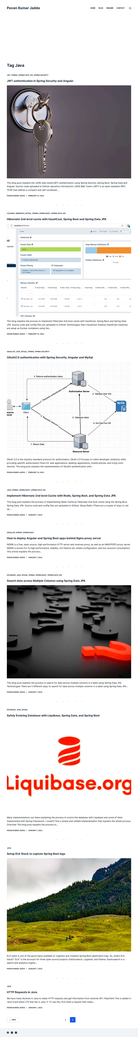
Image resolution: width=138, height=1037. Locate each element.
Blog (101, 8)
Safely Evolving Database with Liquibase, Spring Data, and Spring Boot (53, 715)
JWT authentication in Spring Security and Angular (40, 81)
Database (11, 575)
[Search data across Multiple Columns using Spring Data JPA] (69, 631)
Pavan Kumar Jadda (23, 8)
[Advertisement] (69, 42)
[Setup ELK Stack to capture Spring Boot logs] (69, 904)
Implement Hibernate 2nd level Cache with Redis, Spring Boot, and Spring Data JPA (61, 495)
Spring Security (41, 75)
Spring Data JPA (25, 75)
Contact (121, 8)
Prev (14, 1020)
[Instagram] (16, 1033)
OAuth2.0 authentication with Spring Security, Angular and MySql (50, 357)
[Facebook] (8, 1033)
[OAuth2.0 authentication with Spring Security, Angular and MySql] (69, 408)
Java (18, 352)
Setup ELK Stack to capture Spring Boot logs (36, 853)
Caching (11, 213)
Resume (109, 8)
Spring (14, 75)
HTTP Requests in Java (22, 992)
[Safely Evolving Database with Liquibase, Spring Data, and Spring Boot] (69, 766)
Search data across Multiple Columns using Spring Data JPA (46, 580)
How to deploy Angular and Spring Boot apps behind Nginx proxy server (54, 538)
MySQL (28, 213)
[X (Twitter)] (12, 1033)
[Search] (130, 8)
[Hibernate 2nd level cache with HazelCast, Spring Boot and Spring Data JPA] (69, 270)
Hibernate (20, 213)
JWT (9, 75)
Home (92, 8)
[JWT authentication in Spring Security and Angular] (69, 131)
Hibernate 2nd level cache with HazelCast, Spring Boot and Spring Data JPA (56, 219)
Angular (11, 352)
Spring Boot (44, 213)
